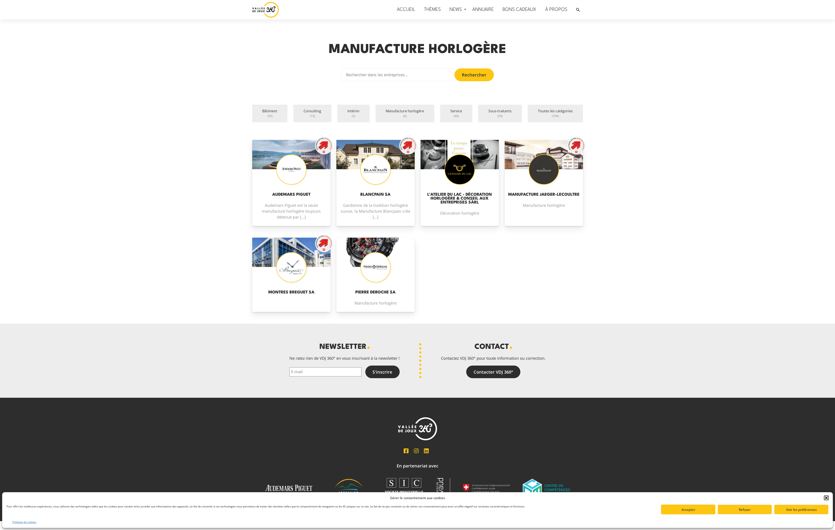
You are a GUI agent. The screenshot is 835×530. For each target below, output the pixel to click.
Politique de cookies (24, 522)
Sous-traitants (500, 113)
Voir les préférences (801, 509)
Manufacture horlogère (405, 113)
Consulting (312, 113)
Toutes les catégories (555, 113)
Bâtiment (269, 113)
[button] (826, 498)
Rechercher (474, 75)
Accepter (688, 509)
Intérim (353, 113)
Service (456, 113)
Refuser (745, 509)
